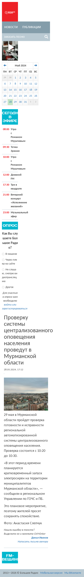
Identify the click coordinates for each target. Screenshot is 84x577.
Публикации (31, 27)
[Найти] (46, 37)
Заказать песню (14, 37)
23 (20, 96)
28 (10, 102)
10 (25, 83)
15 (15, 89)
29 (5, 78)
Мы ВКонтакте (72, 573)
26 (35, 96)
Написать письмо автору (33, 541)
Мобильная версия (51, 573)
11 (30, 83)
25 (30, 96)
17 (25, 89)
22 (15, 96)
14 (10, 89)
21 (10, 96)
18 (30, 89)
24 (25, 96)
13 (5, 89)
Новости (11, 27)
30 (10, 78)
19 (35, 89)
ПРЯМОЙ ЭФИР (11, 57)
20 (5, 96)
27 (5, 102)
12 (35, 83)
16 (20, 89)
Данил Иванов (39, 537)
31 (25, 102)
